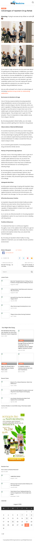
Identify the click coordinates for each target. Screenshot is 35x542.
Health (3, 8)
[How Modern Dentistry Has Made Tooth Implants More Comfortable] (5, 400)
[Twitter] (23, 258)
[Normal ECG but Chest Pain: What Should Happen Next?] (5, 299)
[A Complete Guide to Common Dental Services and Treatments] (26, 359)
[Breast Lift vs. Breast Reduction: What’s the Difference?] (5, 384)
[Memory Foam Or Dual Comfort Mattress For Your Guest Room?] (5, 486)
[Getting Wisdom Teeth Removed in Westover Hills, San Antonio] (5, 291)
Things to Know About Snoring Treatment (21, 314)
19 (12, 522)
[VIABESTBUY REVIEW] (5, 477)
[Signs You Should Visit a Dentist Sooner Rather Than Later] (9, 359)
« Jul (2, 534)
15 (26, 518)
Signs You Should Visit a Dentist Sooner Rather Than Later (7, 368)
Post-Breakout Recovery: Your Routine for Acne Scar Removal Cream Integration (9, 332)
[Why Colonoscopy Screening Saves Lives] (5, 307)
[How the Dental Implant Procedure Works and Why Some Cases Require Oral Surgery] (5, 392)
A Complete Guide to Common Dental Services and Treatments (25, 368)
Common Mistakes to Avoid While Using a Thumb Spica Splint (16, 405)
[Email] (31, 258)
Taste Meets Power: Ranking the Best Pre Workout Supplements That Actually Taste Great (21, 493)
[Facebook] (19, 258)
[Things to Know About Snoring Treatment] (5, 315)
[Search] (33, 2)
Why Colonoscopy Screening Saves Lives (21, 306)
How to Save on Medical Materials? (9, 469)
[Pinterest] (27, 258)
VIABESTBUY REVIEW (15, 476)
